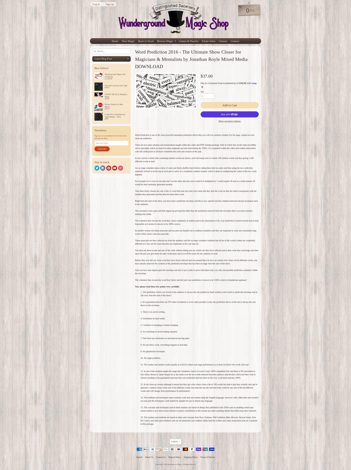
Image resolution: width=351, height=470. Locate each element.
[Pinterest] (108, 168)
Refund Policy (175, 457)
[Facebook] (102, 168)
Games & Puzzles (189, 41)
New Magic (128, 41)
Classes (223, 41)
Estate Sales (208, 41)
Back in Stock (146, 41)
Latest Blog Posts (113, 59)
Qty (202, 91)
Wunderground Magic (175, 464)
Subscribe (102, 149)
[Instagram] (120, 168)
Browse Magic (167, 42)
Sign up (110, 4)
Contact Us (161, 457)
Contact (235, 41)
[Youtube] (114, 168)
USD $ (174, 441)
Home (115, 41)
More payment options (230, 121)
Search (139, 457)
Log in (96, 4)
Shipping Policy (191, 457)
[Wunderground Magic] (175, 19)
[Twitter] (96, 168)
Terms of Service (207, 457)
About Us (149, 457)
